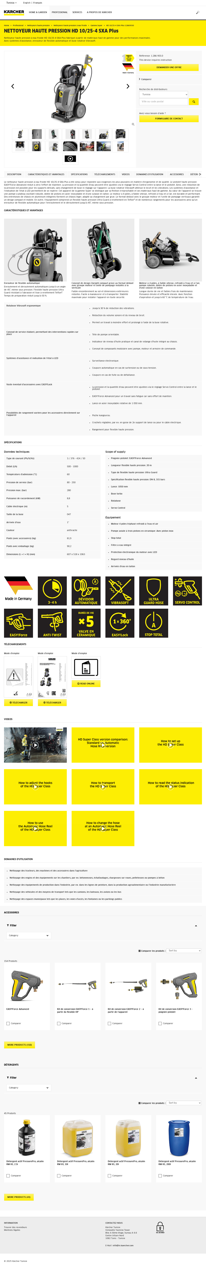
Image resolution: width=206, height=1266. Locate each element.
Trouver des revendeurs (15, 1227)
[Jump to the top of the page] (198, 1259)
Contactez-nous (114, 1223)
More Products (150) (19, 1045)
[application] (35, 745)
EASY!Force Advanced (17, 1009)
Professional (60, 12)
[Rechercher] (197, 12)
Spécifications (79, 175)
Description (14, 175)
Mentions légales (12, 1230)
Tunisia (10, 3)
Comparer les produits (152, 951)
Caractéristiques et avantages (46, 175)
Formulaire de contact (169, 119)
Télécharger (19, 703)
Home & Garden (38, 12)
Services (77, 12)
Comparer (146, 79)
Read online (87, 684)
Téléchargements (104, 175)
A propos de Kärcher (99, 12)
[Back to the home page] (15, 12)
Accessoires (177, 175)
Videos (126, 175)
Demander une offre (169, 68)
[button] (13, 86)
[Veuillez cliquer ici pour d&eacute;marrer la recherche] (194, 101)
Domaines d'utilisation (149, 175)
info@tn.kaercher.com (123, 1246)
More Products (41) (18, 1197)
